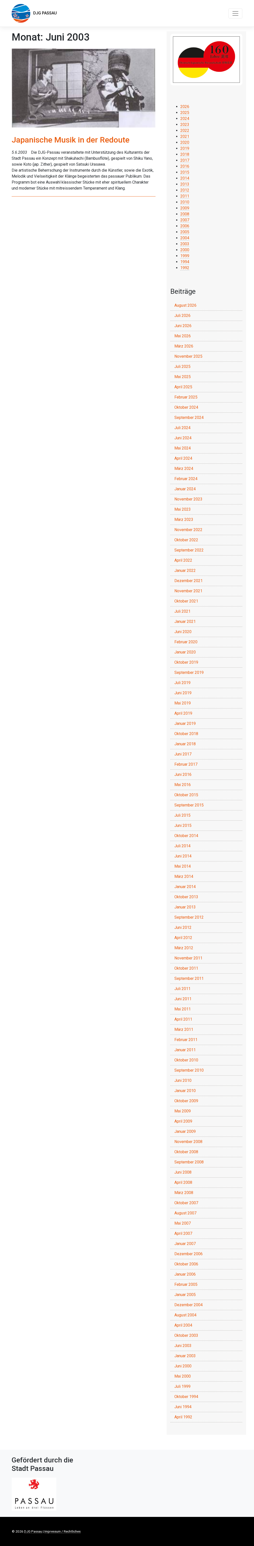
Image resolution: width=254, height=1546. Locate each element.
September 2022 (189, 550)
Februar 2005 (185, 1284)
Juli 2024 (182, 427)
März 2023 (183, 519)
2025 (184, 112)
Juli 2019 (182, 682)
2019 (184, 148)
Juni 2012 (182, 927)
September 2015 (189, 805)
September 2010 (189, 1070)
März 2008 (183, 1192)
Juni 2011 (182, 999)
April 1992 (183, 1417)
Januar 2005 (185, 1294)
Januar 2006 (185, 1274)
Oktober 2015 (186, 795)
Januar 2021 (185, 621)
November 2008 (188, 1141)
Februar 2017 (185, 764)
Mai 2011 (182, 1009)
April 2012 (183, 937)
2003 (184, 244)
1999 (184, 255)
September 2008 (189, 1162)
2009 (184, 208)
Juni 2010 (182, 1080)
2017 (184, 160)
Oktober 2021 (186, 601)
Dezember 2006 (188, 1253)
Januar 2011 (185, 1049)
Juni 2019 (182, 693)
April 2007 (183, 1233)
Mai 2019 (182, 703)
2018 (184, 154)
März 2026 (183, 346)
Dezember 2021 (188, 580)
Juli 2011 (182, 988)
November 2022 (188, 529)
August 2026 (185, 305)
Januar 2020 (185, 652)
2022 (184, 130)
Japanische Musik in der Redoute (70, 140)
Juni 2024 (182, 438)
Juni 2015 (182, 825)
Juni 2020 (182, 631)
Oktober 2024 (186, 407)
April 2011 (183, 1019)
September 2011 (189, 978)
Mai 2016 (182, 784)
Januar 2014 (185, 886)
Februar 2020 (185, 642)
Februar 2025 (185, 397)
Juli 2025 (182, 366)
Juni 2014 (182, 856)
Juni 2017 (182, 754)
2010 (184, 202)
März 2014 (183, 876)
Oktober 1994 (186, 1396)
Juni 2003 (182, 1345)
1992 (184, 267)
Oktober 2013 (186, 897)
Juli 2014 (182, 846)
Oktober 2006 (186, 1264)
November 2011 (188, 958)
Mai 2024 (182, 448)
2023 (184, 124)
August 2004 (185, 1315)
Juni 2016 (182, 774)
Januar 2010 (185, 1090)
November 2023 (188, 499)
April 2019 (183, 713)
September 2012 (189, 917)
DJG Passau (43, 13)
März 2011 (183, 1029)
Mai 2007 (182, 1223)
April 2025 (183, 387)
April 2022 (183, 560)
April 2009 (183, 1121)
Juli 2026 (182, 315)
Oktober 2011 (186, 968)
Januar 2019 (185, 723)
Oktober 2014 (186, 835)
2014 (184, 178)
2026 (184, 106)
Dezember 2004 (188, 1304)
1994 (184, 261)
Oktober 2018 (186, 733)
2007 (184, 220)
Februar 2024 (185, 478)
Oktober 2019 (186, 662)
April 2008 (183, 1182)
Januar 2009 (185, 1131)
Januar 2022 (185, 570)
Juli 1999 (182, 1386)
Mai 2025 (182, 376)
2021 (184, 136)
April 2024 (183, 458)
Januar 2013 (185, 907)
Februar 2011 (185, 1039)
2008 (184, 214)
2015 (184, 172)
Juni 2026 (182, 325)
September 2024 (189, 417)
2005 (184, 232)
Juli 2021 (182, 611)
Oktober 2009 (186, 1100)
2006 (184, 226)
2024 (184, 118)
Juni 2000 (182, 1366)
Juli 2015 (182, 815)
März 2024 (183, 468)
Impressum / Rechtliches (62, 1531)
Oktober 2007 (186, 1202)
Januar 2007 (185, 1243)
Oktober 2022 (186, 540)
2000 (184, 250)
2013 (184, 184)
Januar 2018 (185, 744)
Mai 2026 (182, 336)
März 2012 (183, 948)
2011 (184, 196)
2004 (184, 238)
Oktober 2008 (186, 1151)
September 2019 (189, 672)
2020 (184, 142)
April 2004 (183, 1325)
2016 (184, 166)
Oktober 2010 (186, 1060)
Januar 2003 (185, 1355)
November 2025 (188, 356)
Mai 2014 (182, 866)
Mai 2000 (182, 1376)
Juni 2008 (182, 1172)
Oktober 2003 (186, 1335)
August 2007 (185, 1213)
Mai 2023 (182, 509)
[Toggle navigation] (235, 13)
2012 (184, 190)
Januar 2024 (185, 489)
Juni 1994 (182, 1406)
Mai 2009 (182, 1111)
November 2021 (188, 591)
